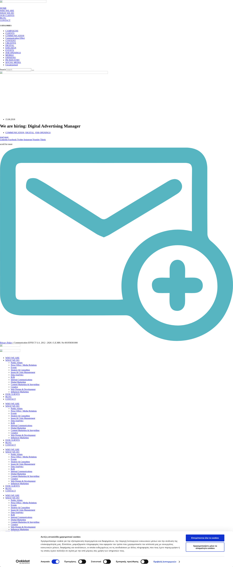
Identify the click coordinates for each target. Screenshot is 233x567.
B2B (13, 377)
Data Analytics (17, 375)
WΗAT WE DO (7, 13)
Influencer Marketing (20, 392)
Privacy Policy (6, 343)
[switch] (82, 561)
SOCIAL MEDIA (13, 62)
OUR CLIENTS (7, 15)
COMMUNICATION (14, 36)
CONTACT (5, 20)
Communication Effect (15, 38)
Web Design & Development (23, 389)
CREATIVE (10, 43)
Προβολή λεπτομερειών (164, 562)
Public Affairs (17, 362)
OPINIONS (10, 57)
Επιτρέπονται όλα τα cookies (205, 538)
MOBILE (9, 55)
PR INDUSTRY (12, 60)
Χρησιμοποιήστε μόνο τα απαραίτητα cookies (205, 547)
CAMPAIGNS (11, 31)
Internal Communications (21, 379)
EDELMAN (10, 48)
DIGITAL (9, 45)
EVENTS (9, 50)
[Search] (33, 70)
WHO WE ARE (7, 10)
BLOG (3, 18)
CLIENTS (9, 33)
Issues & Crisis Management (23, 372)
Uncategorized (11, 65)
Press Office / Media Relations (24, 365)
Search (3, 69)
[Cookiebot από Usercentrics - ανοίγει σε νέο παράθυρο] (23, 562)
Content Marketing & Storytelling (25, 384)
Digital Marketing (18, 382)
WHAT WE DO (12, 360)
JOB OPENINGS (13, 53)
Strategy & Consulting (20, 370)
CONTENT (10, 40)
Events (14, 367)
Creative (14, 387)
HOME (3, 8)
